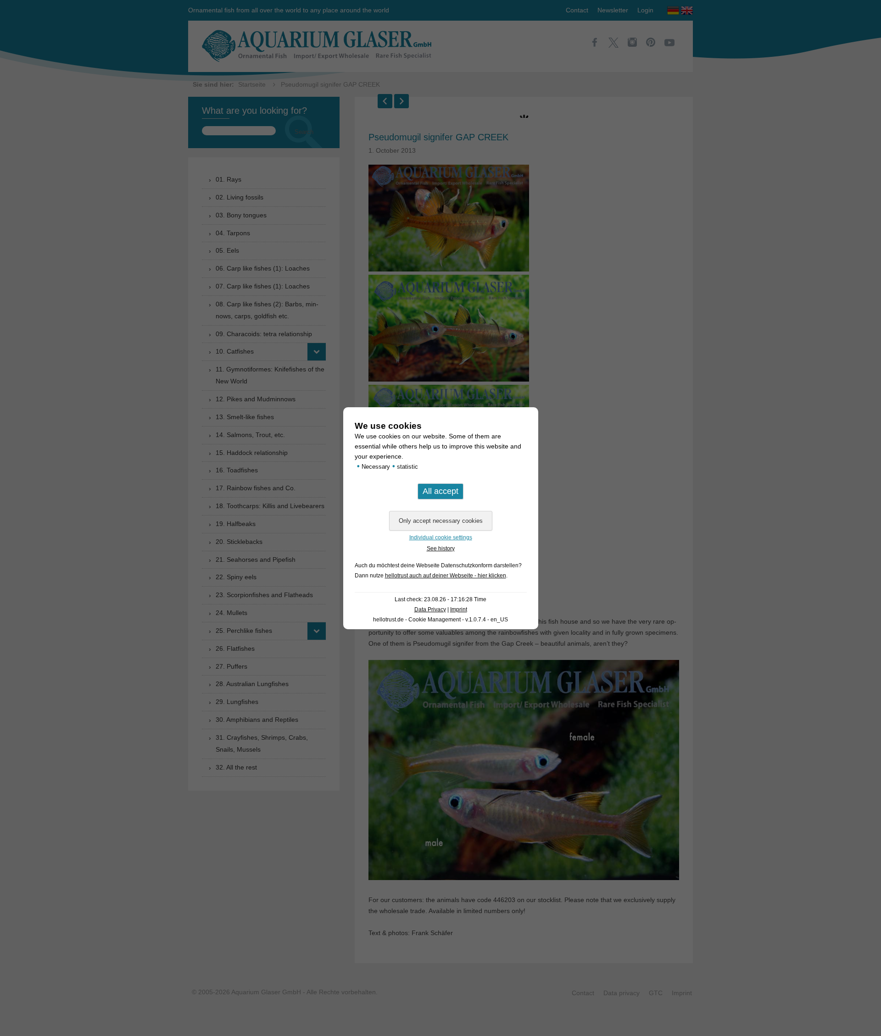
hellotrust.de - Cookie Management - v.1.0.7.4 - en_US (440, 619)
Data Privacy (430, 609)
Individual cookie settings (440, 537)
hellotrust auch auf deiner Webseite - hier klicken (445, 575)
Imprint (458, 609)
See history (441, 548)
